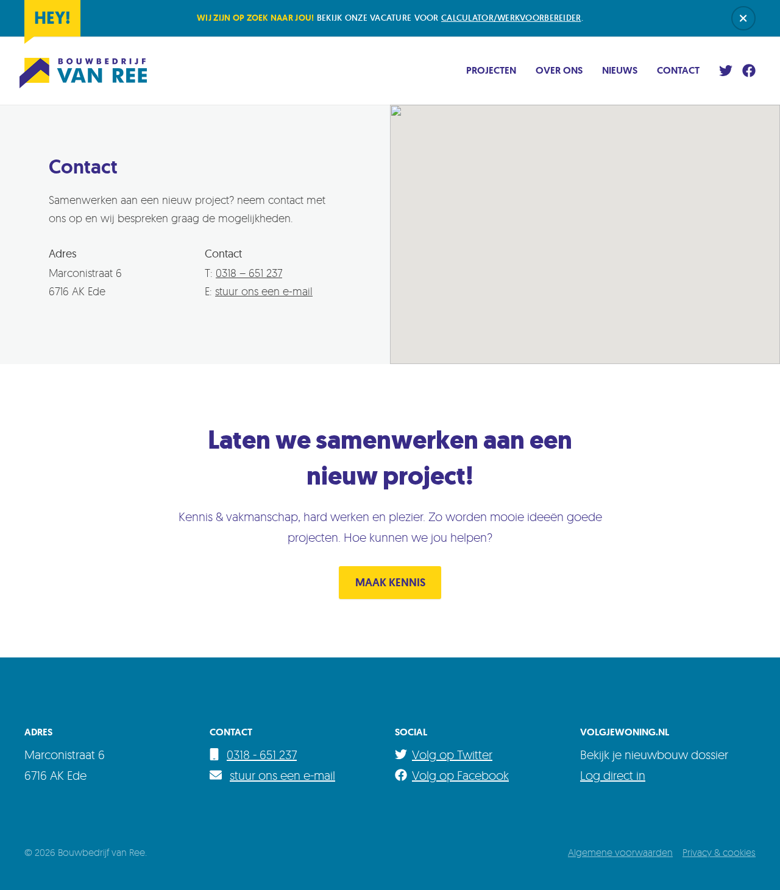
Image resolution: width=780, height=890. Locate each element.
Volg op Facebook (460, 775)
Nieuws (619, 70)
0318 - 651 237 (262, 754)
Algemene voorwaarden (620, 852)
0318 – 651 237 (249, 272)
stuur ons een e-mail (264, 291)
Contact (678, 70)
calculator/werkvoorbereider (511, 17)
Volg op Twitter (452, 754)
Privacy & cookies (719, 852)
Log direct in (612, 775)
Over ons (559, 70)
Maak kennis (390, 582)
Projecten (491, 70)
